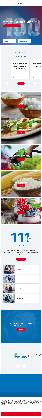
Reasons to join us (21, 259)
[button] (35, 83)
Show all (21, 83)
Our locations (21, 329)
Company (5, 377)
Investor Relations (6, 381)
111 (21, 237)
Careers (4, 388)
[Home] (20, 3)
